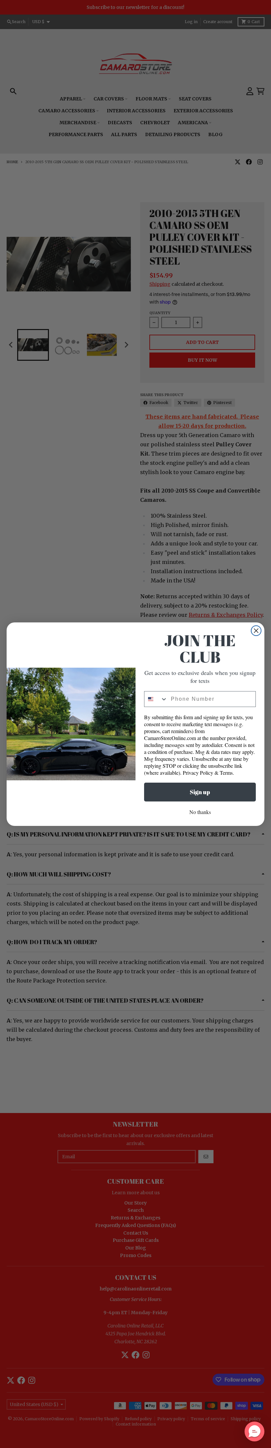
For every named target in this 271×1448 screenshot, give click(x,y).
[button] (254, 1431)
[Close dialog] (256, 631)
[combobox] (156, 699)
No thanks (200, 811)
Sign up (200, 792)
